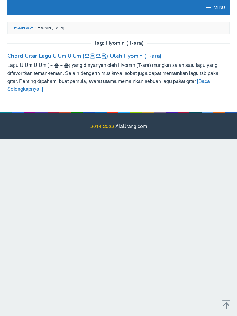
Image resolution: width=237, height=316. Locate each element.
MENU (219, 7)
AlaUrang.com (131, 126)
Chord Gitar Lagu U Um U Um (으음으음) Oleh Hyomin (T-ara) (84, 56)
